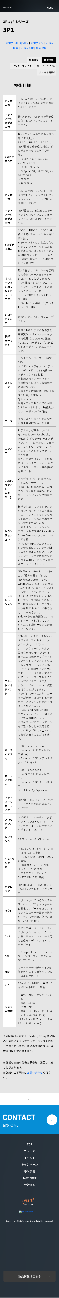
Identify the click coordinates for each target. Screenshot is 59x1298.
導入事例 (29, 1171)
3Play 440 (27, 48)
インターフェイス (22, 66)
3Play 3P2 (21, 43)
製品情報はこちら (29, 1276)
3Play (9, 43)
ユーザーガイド (45, 66)
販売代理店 (29, 1178)
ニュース (29, 1151)
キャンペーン (29, 1164)
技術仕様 (48, 59)
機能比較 (41, 48)
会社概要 (29, 1185)
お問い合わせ (35, 1072)
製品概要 (34, 59)
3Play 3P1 (37, 43)
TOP (29, 1144)
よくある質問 (46, 72)
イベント (29, 1158)
